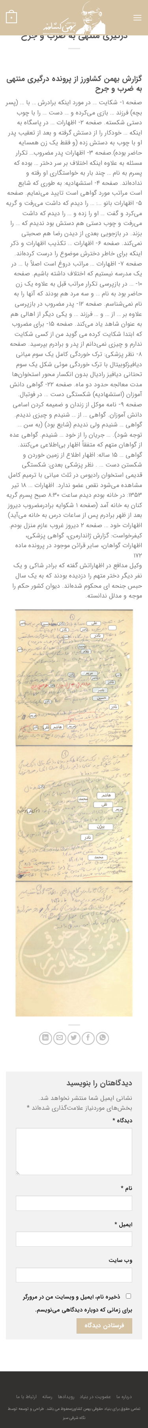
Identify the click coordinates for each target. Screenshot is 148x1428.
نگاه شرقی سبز (74, 1418)
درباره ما (124, 1396)
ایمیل (123, 1224)
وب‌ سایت (120, 1260)
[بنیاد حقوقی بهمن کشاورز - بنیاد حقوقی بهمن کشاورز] (74, 17)
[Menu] (137, 17)
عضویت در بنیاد (95, 1396)
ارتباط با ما (26, 1396)
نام (126, 1188)
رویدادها (66, 1396)
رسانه (47, 1396)
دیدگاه (122, 1120)
